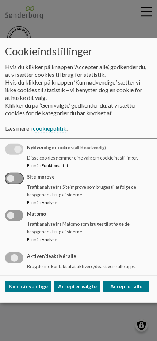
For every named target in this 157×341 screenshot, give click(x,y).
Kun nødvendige (28, 286)
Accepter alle (126, 286)
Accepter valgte (77, 286)
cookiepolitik (49, 128)
